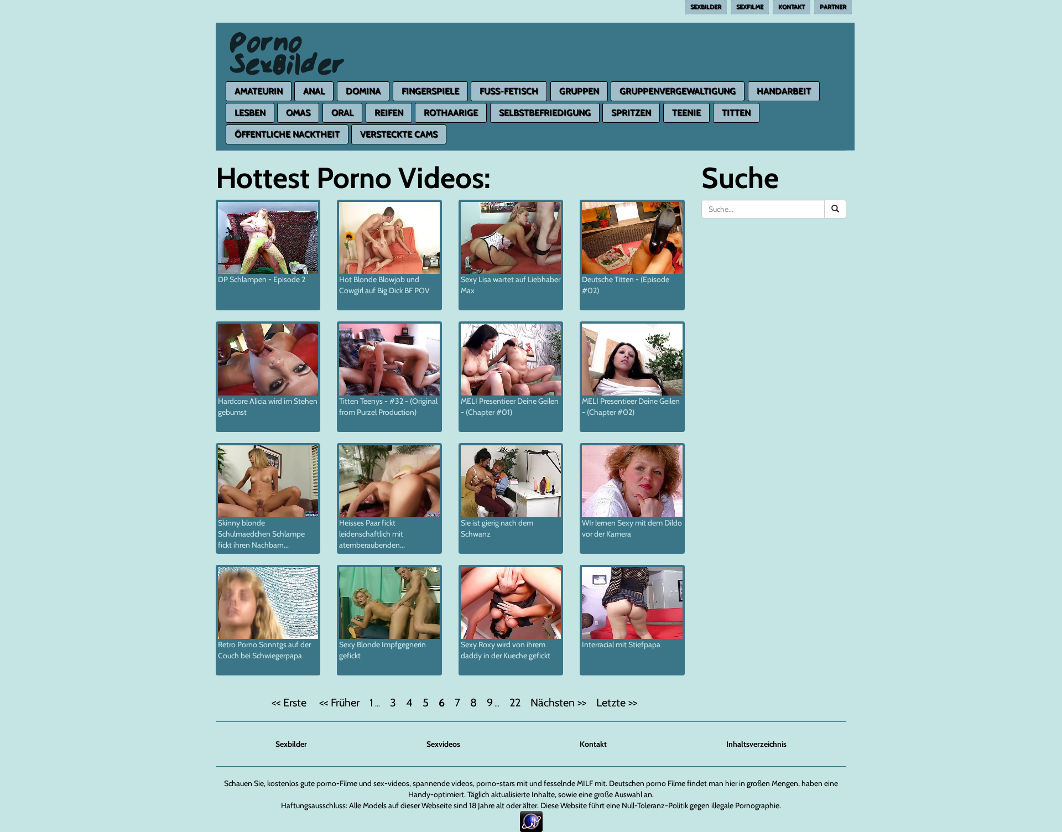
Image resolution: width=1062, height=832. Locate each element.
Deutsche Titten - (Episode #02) (625, 284)
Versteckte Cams (399, 134)
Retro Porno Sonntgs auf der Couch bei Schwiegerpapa (264, 650)
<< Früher (339, 702)
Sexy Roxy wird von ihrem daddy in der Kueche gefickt (505, 650)
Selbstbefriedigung (545, 112)
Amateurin (259, 91)
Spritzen (631, 112)
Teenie (686, 112)
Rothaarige (451, 112)
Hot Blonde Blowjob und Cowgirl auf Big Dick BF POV (384, 284)
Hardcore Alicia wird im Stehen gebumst (267, 406)
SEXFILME (749, 7)
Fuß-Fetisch (509, 91)
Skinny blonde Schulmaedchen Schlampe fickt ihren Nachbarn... (261, 534)
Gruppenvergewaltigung (678, 91)
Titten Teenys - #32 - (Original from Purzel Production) (388, 406)
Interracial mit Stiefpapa (621, 644)
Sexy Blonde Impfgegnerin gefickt (382, 650)
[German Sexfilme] (288, 36)
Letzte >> (616, 702)
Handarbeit (784, 91)
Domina (363, 91)
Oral (342, 112)
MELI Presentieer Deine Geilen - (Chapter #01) (510, 406)
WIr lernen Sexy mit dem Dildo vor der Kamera (632, 528)
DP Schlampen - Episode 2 (261, 279)
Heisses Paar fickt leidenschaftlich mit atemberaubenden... (372, 534)
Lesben (250, 112)
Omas (298, 112)
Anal (314, 91)
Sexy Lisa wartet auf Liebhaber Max (510, 284)
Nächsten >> (558, 702)
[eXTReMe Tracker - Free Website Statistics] (531, 821)
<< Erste (290, 702)
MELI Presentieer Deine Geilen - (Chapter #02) (631, 406)
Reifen (388, 112)
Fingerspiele (430, 91)
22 (514, 702)
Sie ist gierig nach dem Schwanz (497, 528)
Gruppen (579, 91)
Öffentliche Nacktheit (287, 134)
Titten (736, 112)
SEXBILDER (705, 7)
